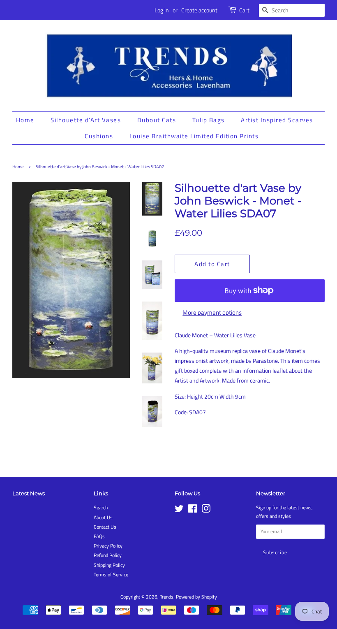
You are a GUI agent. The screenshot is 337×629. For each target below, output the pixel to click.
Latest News (28, 493)
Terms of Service (111, 574)
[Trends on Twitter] (179, 510)
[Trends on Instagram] (205, 510)
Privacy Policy (108, 546)
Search (101, 507)
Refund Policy (108, 555)
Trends (166, 597)
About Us (103, 517)
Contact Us (105, 527)
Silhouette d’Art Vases (86, 120)
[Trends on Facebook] (192, 510)
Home (25, 120)
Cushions (99, 136)
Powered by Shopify (196, 597)
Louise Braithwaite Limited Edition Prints (194, 136)
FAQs (99, 536)
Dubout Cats (156, 120)
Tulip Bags (208, 120)
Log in (162, 10)
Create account (199, 10)
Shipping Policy (109, 565)
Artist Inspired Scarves (277, 120)
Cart (244, 10)
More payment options (212, 312)
